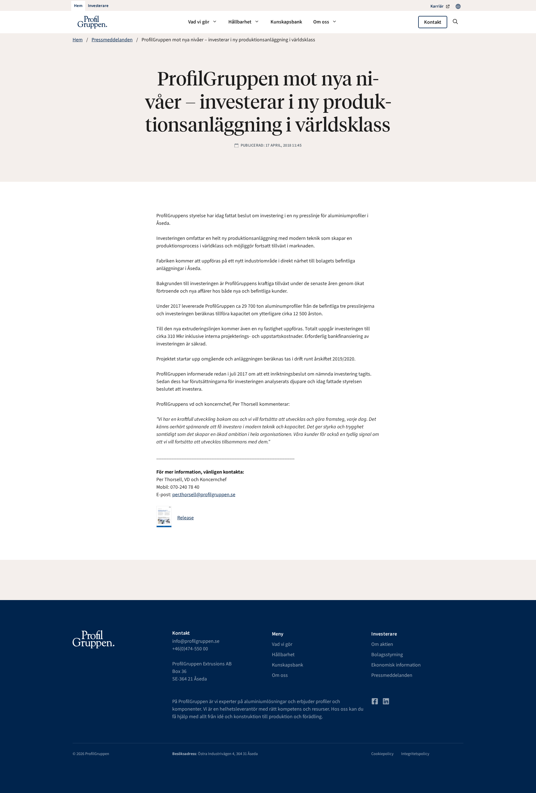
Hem (78, 39)
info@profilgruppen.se (195, 641)
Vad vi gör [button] (198, 21)
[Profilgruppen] (92, 22)
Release (185, 517)
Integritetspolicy (415, 754)
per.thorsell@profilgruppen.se (203, 494)
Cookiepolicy (382, 754)
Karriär (437, 6)
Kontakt (432, 22)
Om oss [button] (321, 21)
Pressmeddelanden (112, 39)
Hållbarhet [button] (240, 21)
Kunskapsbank (286, 21)
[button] (455, 22)
